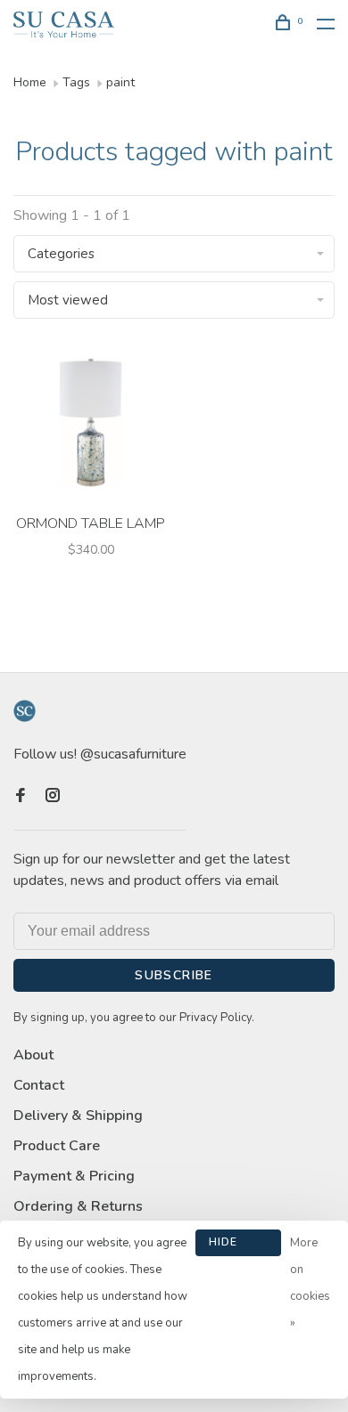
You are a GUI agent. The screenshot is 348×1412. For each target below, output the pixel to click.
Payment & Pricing (74, 1176)
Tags (76, 82)
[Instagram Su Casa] (53, 797)
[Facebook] (20, 797)
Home (29, 82)
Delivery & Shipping (78, 1115)
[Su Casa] (24, 710)
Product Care (56, 1146)
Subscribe (174, 975)
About (33, 1055)
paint (120, 82)
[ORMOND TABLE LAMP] (90, 425)
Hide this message (238, 1245)
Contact (38, 1085)
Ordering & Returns (78, 1206)
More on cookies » (310, 1283)
